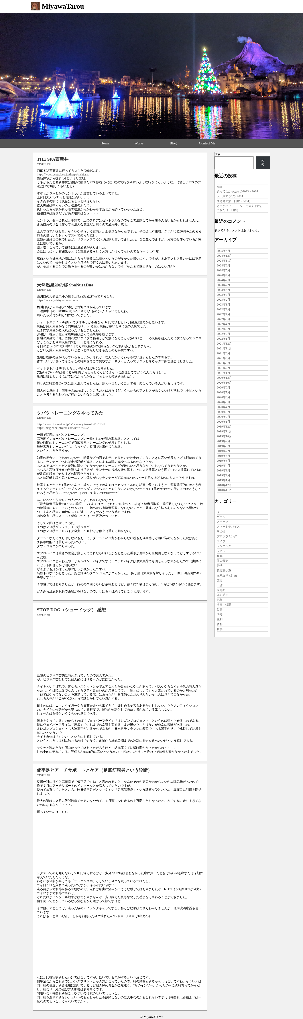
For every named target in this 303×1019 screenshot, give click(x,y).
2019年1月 (223, 480)
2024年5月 (223, 270)
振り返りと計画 (227, 575)
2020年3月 (223, 412)
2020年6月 (223, 397)
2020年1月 (223, 421)
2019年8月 (223, 446)
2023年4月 (223, 290)
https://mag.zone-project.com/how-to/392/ (63, 428)
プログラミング (227, 536)
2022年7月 (223, 314)
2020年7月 (223, 392)
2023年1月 (223, 304)
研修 (219, 614)
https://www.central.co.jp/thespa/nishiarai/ (63, 174)
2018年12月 (224, 485)
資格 (219, 624)
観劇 (219, 619)
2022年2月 (223, 333)
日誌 (219, 585)
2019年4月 (223, 465)
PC (218, 512)
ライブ (221, 541)
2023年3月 (223, 294)
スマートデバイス (228, 526)
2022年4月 (223, 324)
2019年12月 (224, 426)
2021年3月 (223, 363)
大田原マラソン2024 (230, 196)
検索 (217, 154)
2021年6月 (223, 353)
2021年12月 (224, 343)
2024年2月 (223, 280)
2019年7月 (223, 451)
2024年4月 (223, 275)
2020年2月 (223, 416)
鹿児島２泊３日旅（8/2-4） (234, 201)
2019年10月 (224, 436)
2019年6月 (223, 455)
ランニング (224, 546)
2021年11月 (224, 348)
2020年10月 (224, 382)
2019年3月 (223, 470)
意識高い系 (224, 570)
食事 (219, 629)
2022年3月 (223, 329)
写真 (219, 556)
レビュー (222, 551)
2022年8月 (223, 309)
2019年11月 (224, 431)
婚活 (219, 565)
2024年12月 (224, 255)
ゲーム (221, 516)
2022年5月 (223, 319)
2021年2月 (223, 368)
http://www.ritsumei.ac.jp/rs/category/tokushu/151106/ (71, 424)
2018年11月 (224, 490)
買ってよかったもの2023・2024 (237, 191)
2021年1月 (223, 372)
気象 (219, 599)
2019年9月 (223, 441)
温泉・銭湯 (224, 604)
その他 (221, 531)
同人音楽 (222, 560)
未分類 (221, 590)
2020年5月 (223, 402)
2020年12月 (224, 377)
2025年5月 (223, 250)
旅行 (219, 580)
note (219, 186)
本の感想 (222, 595)
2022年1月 (223, 338)
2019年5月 (223, 460)
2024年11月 (224, 260)
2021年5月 (223, 358)
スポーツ (222, 521)
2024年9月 (223, 265)
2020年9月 (223, 387)
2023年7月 (223, 285)
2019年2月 (223, 475)
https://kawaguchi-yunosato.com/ (57, 300)
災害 (219, 609)
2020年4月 (223, 407)
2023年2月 (223, 299)
